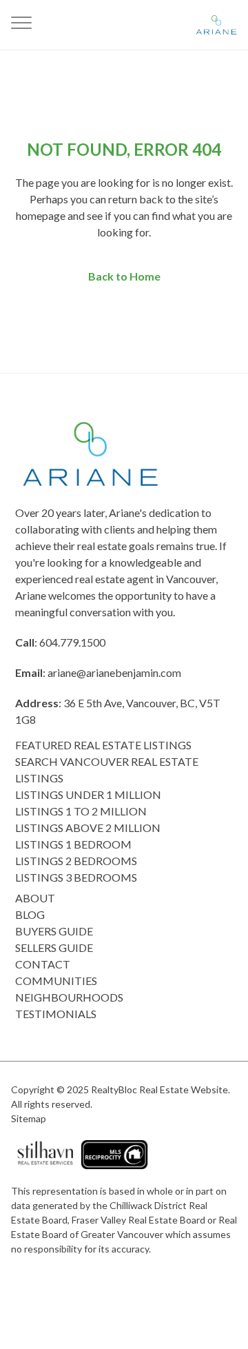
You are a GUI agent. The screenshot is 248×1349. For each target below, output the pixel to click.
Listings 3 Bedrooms (76, 877)
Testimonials (55, 1013)
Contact (42, 964)
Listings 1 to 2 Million (81, 811)
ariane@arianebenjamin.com (114, 672)
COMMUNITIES (56, 980)
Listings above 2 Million (88, 827)
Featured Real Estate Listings (103, 744)
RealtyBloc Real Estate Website (159, 1089)
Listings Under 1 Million (88, 794)
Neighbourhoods (69, 997)
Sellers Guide (54, 947)
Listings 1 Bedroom (73, 844)
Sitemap (28, 1118)
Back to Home (124, 276)
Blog (30, 914)
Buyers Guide (54, 930)
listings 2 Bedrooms (76, 860)
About (35, 897)
